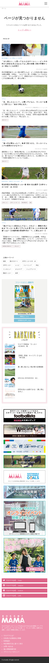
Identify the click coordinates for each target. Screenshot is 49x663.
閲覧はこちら (24, 316)
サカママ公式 (14, 580)
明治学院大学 (24, 202)
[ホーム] (24, 2)
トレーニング (27, 265)
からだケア (18, 269)
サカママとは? (9, 635)
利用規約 (7, 641)
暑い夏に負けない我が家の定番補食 (30, 367)
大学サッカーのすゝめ (15, 181)
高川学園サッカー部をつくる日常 (12, 58)
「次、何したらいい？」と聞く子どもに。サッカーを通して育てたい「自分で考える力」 (24, 103)
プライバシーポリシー (11, 652)
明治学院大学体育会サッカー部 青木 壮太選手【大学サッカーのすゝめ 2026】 (24, 186)
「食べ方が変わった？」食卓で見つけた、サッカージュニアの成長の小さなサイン (24, 144)
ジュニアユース (31, 269)
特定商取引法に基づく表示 (13, 644)
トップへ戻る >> (24, 30)
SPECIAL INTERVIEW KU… (28, 378)
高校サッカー (7, 273)
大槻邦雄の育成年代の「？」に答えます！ (11, 246)
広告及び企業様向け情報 (12, 638)
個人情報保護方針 (10, 649)
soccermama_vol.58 (24, 314)
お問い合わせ (8, 646)
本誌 (37, 265)
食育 (16, 273)
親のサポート (5, 119)
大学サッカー (5, 202)
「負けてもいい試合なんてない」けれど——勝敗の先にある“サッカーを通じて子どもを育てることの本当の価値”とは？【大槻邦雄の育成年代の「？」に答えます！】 (24, 228)
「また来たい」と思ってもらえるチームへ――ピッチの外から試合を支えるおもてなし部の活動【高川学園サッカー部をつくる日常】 (24, 64)
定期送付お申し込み (24, 320)
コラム (4, 98)
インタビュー (7, 269)
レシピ (17, 265)
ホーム (4, 8)
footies (5, 181)
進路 (30, 202)
